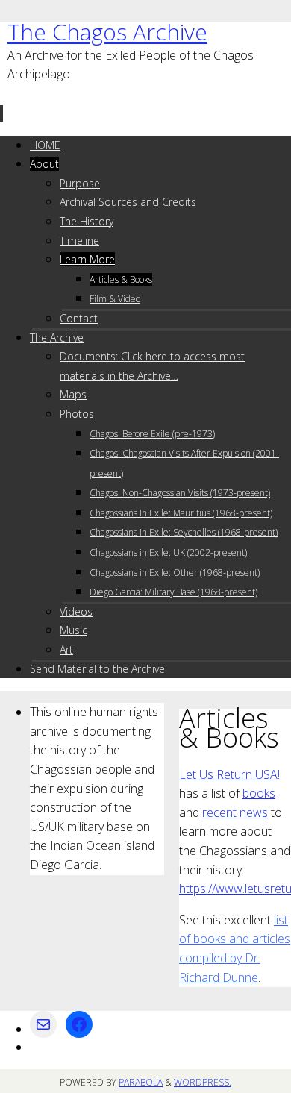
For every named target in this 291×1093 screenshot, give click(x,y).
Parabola (141, 1082)
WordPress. (202, 1082)
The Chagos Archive (107, 31)
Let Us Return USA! (229, 774)
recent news (235, 812)
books (258, 793)
